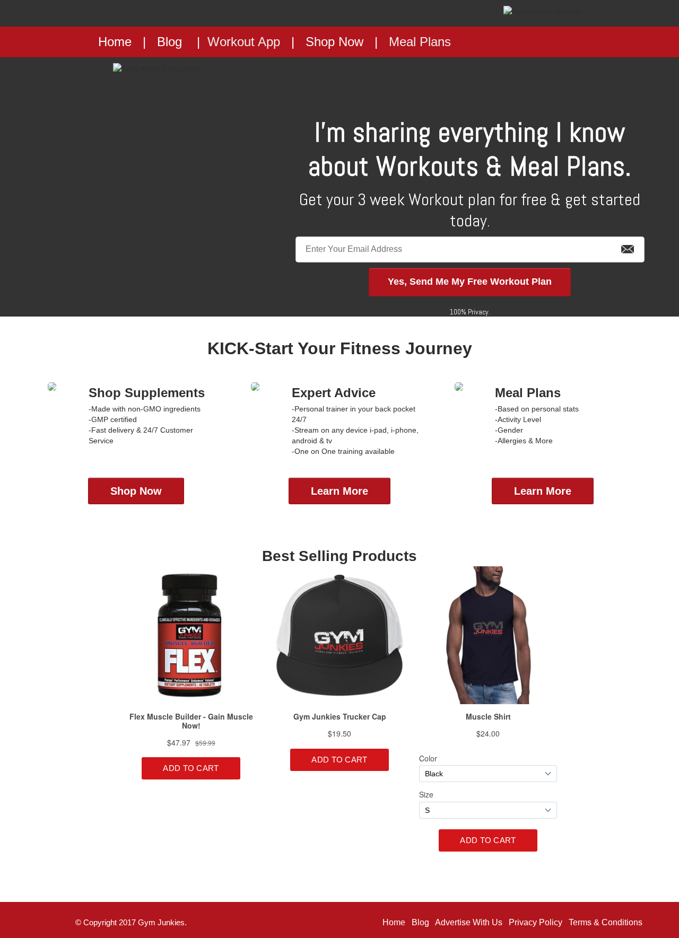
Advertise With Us (468, 922)
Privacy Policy (535, 922)
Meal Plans (420, 41)
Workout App (243, 41)
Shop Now (334, 41)
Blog (169, 41)
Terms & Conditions (605, 922)
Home (393, 922)
